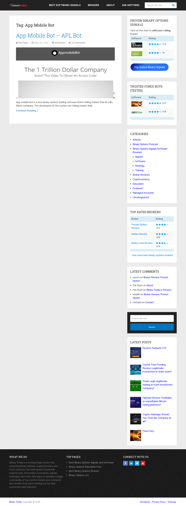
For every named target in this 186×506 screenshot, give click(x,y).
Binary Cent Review (142, 243)
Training (139, 170)
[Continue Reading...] (27, 110)
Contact (149, 302)
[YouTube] (143, 463)
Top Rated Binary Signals (149, 67)
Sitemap (172, 502)
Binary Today (15, 502)
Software (60, 42)
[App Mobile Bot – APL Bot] (65, 72)
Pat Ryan (23, 42)
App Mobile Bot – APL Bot (49, 35)
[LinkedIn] (131, 463)
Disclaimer (145, 502)
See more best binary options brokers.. (153, 255)
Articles (137, 139)
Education (138, 183)
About (110, 5)
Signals (139, 156)
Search (174, 5)
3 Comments (78, 42)
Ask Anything (130, 5)
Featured (138, 188)
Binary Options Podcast (145, 144)
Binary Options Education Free (85, 466)
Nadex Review (139, 234)
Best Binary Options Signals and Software (91, 462)
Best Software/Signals (65, 5)
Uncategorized (141, 197)
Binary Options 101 (79, 475)
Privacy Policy (159, 502)
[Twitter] (137, 463)
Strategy (140, 165)
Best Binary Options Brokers (84, 471)
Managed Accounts (143, 192)
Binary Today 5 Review (158, 289)
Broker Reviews (141, 174)
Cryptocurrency (141, 179)
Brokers (93, 5)
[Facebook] (125, 463)
